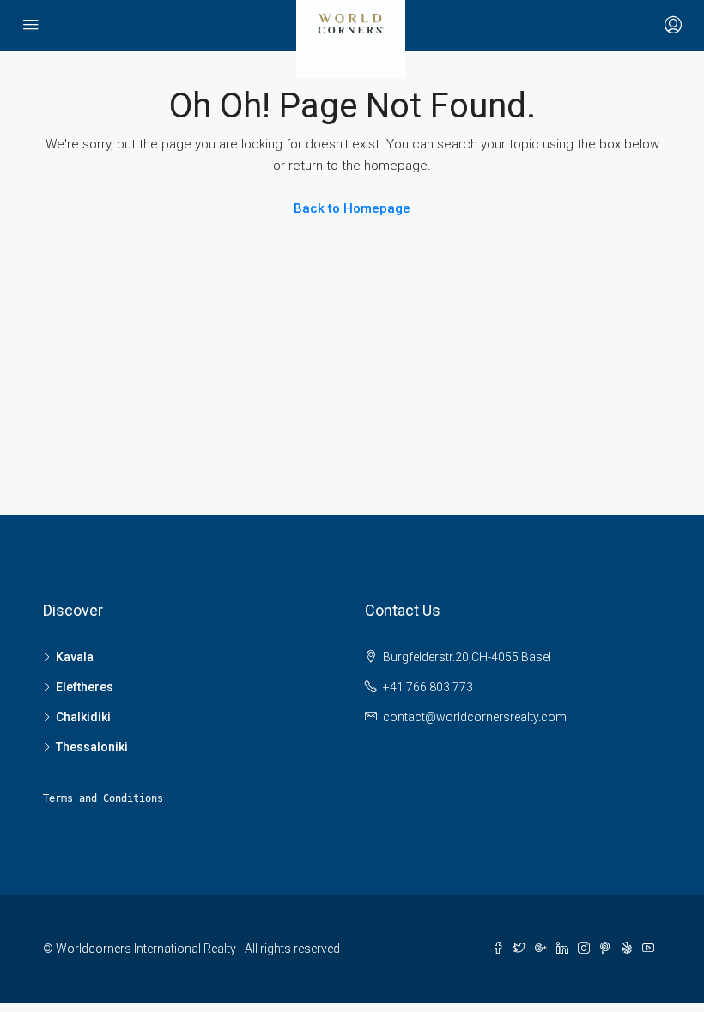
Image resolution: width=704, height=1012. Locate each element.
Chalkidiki (83, 717)
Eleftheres (84, 687)
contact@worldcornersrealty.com (475, 717)
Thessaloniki (92, 747)
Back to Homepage (352, 208)
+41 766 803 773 (428, 687)
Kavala (75, 657)
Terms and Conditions (103, 798)
